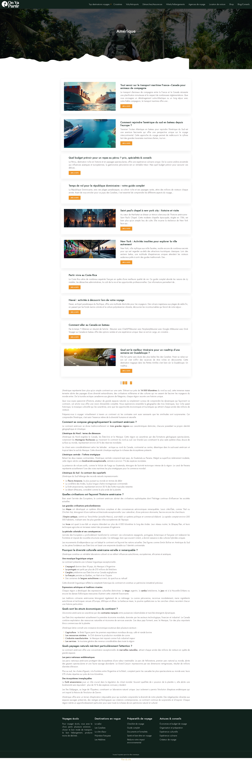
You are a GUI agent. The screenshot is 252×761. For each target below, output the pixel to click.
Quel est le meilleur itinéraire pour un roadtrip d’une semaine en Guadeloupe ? (150, 351)
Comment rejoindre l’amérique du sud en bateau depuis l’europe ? (151, 124)
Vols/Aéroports (132, 4)
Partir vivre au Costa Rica (83, 275)
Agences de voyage (197, 4)
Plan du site (126, 759)
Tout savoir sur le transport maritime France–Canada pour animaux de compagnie (153, 86)
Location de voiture (217, 4)
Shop (231, 4)
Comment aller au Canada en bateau (89, 325)
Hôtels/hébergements (175, 4)
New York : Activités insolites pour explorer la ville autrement (148, 243)
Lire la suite (126, 106)
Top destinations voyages (99, 4)
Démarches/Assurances (152, 4)
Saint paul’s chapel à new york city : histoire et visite (149, 210)
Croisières (117, 4)
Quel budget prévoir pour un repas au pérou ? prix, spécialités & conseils (110, 157)
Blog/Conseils (244, 4)
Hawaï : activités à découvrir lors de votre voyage (96, 300)
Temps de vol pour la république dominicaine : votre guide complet (107, 185)
